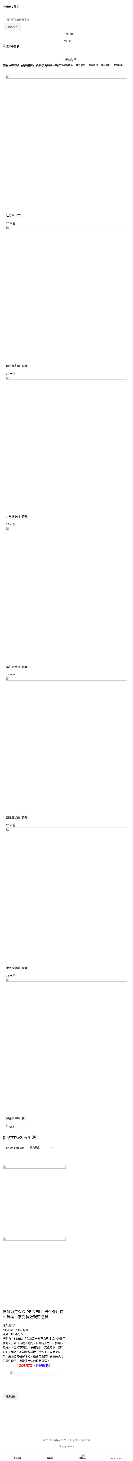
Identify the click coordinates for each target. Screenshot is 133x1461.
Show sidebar (15, 1147)
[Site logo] (11, 6)
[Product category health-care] (66, 598)
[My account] (66, 12)
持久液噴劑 (9, 1325)
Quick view (7, 1404)
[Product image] (34, 1272)
